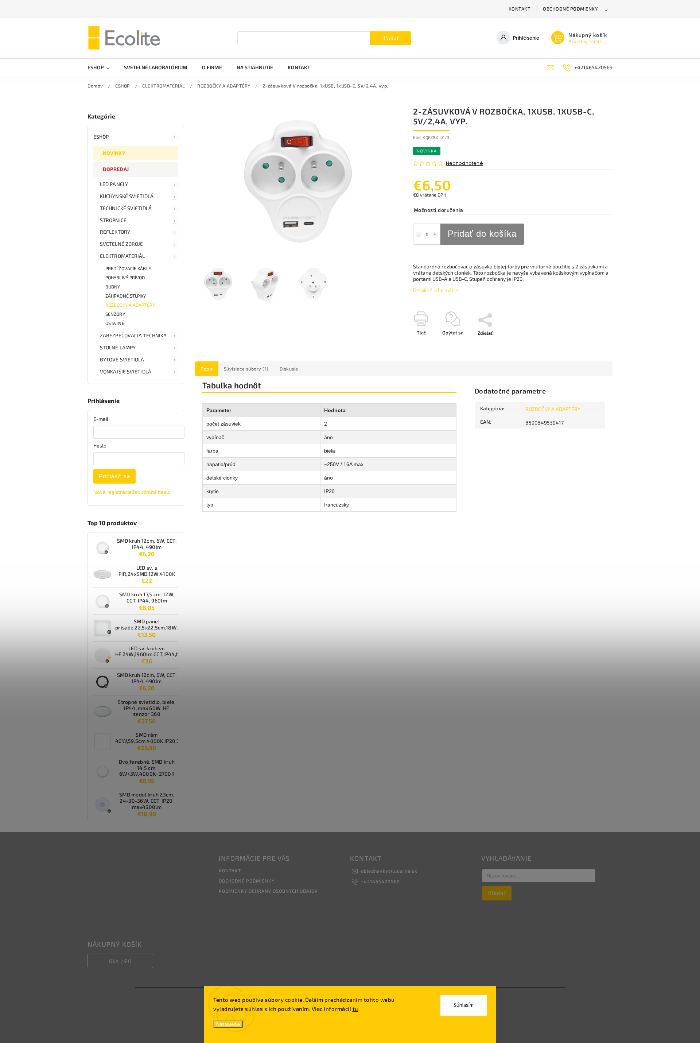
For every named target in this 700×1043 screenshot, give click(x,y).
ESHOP (101, 136)
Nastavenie (228, 1024)
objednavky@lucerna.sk (389, 871)
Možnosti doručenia (438, 210)
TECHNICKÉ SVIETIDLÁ (126, 208)
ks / (120, 961)
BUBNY (112, 287)
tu (355, 1008)
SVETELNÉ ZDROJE (121, 244)
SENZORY (115, 314)
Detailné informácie (435, 290)
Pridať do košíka (482, 234)
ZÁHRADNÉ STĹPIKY (125, 296)
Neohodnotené (464, 163)
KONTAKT (520, 9)
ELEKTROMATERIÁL (122, 256)
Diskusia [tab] (289, 369)
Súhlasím (464, 1005)
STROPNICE (113, 220)
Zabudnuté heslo (151, 492)
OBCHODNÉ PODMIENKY (570, 9)
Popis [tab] (207, 369)
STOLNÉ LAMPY (118, 347)
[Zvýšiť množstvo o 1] (435, 235)
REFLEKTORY (115, 232)
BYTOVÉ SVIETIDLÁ (122, 359)
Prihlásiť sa (114, 476)
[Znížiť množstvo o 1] (418, 235)
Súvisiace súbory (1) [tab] (246, 369)
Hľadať (390, 38)
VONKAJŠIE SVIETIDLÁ (125, 371)
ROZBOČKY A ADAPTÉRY (130, 305)
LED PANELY (114, 184)
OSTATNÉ (114, 323)
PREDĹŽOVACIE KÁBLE (128, 268)
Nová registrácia (112, 492)
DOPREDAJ (116, 169)
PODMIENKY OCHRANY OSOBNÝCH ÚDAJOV (268, 891)
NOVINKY (114, 153)
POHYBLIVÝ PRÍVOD (125, 277)
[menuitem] (102, 67)
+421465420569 (380, 881)
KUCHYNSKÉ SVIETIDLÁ (126, 196)
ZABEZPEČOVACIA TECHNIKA (133, 335)
